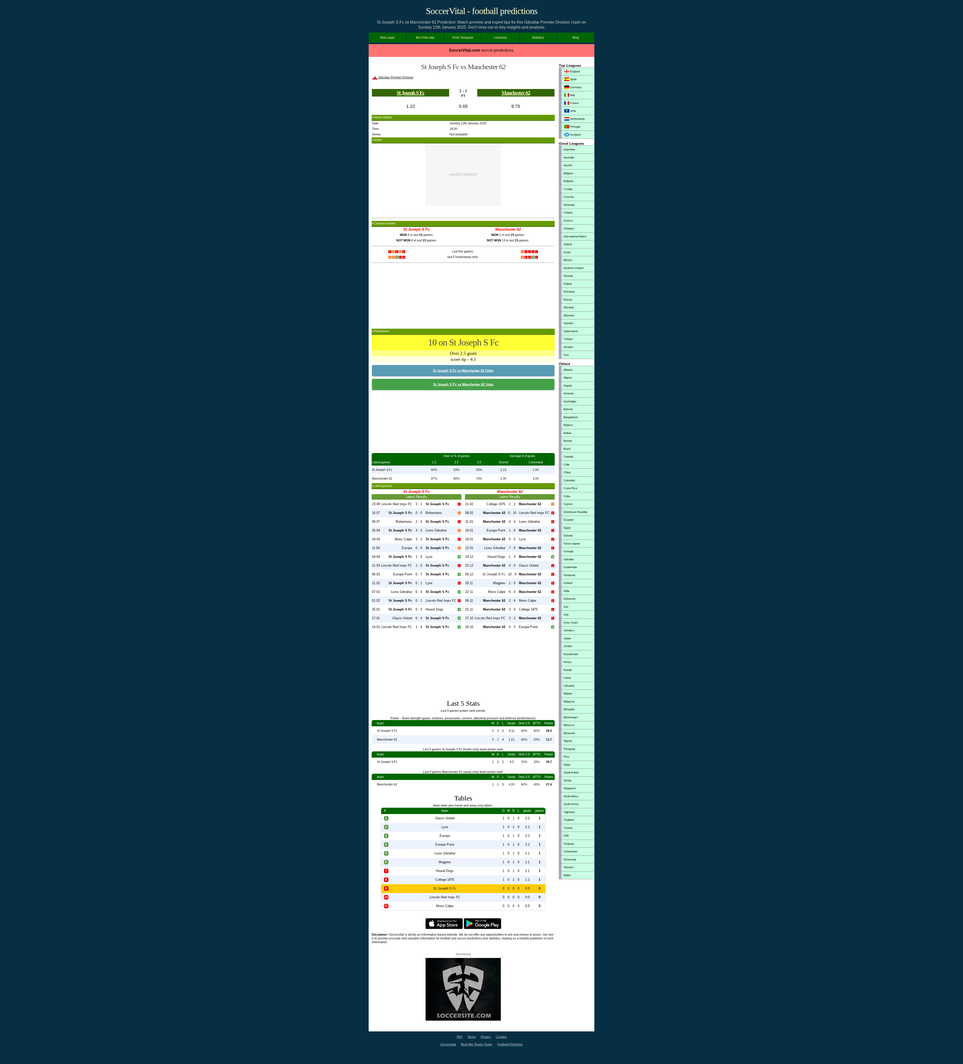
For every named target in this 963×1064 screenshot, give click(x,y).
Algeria (568, 377)
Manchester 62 (516, 92)
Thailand (569, 819)
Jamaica (569, 630)
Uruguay (569, 843)
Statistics (538, 37)
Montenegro (571, 717)
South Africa (571, 796)
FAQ (459, 1037)
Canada (568, 456)
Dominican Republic (576, 511)
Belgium (568, 173)
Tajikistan (569, 812)
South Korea (571, 804)
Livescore (500, 37)
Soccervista (448, 1044)
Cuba (567, 496)
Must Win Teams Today (476, 1044)
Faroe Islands (572, 543)
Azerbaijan (570, 401)
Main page (387, 37)
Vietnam (568, 867)
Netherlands (577, 118)
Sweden (568, 323)
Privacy (486, 1037)
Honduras (570, 575)
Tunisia (568, 827)
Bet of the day (425, 37)
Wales (567, 875)
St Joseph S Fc (410, 92)
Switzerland (571, 331)
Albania (568, 369)
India (566, 590)
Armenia (569, 393)
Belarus (568, 424)
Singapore (570, 788)
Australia (569, 157)
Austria (568, 165)
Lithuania (569, 685)
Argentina (569, 149)
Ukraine (568, 346)
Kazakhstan (571, 654)
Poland (568, 283)
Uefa (572, 110)
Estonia (568, 535)
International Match (575, 236)
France (574, 103)
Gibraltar (569, 559)
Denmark (569, 204)
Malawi (568, 693)
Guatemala (570, 567)
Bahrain (568, 409)
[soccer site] (463, 1019)
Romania (569, 291)
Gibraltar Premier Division (395, 77)
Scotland (575, 134)
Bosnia (568, 440)
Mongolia (569, 709)
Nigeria (568, 740)
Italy (572, 95)
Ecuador (569, 519)
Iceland (568, 582)
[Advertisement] (463, 174)
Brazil (567, 448)
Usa (566, 354)
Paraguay (569, 748)
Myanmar (569, 733)
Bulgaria (568, 181)
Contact (501, 1037)
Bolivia (567, 432)
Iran (566, 606)
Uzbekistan (570, 851)
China (567, 472)
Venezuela (570, 859)
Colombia (569, 480)
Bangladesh (571, 417)
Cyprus (568, 503)
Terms (471, 1037)
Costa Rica (570, 488)
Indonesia (569, 598)
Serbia (567, 780)
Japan (567, 638)
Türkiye (568, 338)
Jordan (568, 646)
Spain (573, 79)
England (574, 71)
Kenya (567, 661)
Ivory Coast (571, 622)
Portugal (574, 126)
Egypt (567, 527)
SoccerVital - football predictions (481, 11)
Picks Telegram (462, 37)
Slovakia (569, 307)
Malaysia (569, 701)
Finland (568, 212)
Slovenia (569, 315)
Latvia (567, 677)
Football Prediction (510, 1044)
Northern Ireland (573, 268)
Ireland (568, 244)
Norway (568, 275)
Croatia (568, 189)
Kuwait (568, 669)
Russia (568, 299)
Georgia (568, 551)
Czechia (569, 196)
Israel (567, 252)
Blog (576, 37)
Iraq (566, 614)
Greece (568, 220)
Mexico (568, 259)
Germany (575, 87)
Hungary (569, 228)
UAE (566, 835)
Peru (566, 756)
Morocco (569, 725)
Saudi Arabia (571, 772)
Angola (568, 385)
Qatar (567, 764)
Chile (567, 464)
